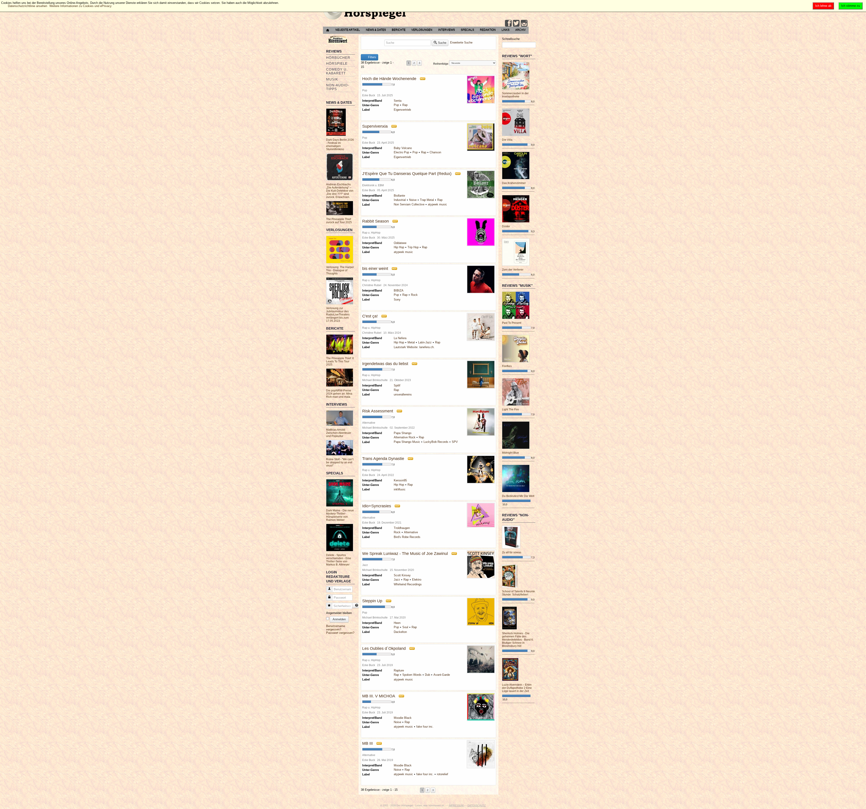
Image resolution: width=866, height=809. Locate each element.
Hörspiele (337, 63)
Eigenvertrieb (402, 109)
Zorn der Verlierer (512, 269)
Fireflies (507, 366)
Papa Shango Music (407, 442)
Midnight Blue (510, 452)
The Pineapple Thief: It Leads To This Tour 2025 (340, 361)
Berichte (398, 29)
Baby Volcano (403, 148)
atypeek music (437, 204)
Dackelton (400, 632)
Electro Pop (401, 152)
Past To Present (511, 322)
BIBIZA (398, 290)
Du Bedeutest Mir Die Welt (518, 496)
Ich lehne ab (823, 5)
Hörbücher (338, 58)
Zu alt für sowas (511, 552)
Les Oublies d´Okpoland (384, 648)
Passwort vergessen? (340, 632)
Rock (414, 294)
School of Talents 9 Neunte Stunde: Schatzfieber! (518, 593)
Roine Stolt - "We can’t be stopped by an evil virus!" (339, 462)
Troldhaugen (402, 528)
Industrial (400, 200)
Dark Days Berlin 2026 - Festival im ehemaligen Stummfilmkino (340, 144)
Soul (405, 627)
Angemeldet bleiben (339, 613)
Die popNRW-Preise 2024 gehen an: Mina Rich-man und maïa (339, 393)
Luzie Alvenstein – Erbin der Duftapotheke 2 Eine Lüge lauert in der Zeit (517, 688)
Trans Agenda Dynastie (383, 458)
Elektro (416, 579)
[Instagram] (524, 23)
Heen (397, 623)
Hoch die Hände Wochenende (389, 78)
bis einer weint (375, 268)
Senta (397, 100)
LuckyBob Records (436, 442)
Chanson (435, 152)
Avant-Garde (441, 674)
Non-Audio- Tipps (337, 87)
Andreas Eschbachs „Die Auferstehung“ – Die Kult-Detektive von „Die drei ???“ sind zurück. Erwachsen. (339, 191)
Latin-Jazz (425, 342)
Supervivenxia (375, 126)
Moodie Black (403, 717)
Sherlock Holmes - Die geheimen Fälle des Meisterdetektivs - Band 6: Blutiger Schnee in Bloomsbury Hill (518, 640)
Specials (467, 29)
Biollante (399, 195)
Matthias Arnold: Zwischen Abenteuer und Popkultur (338, 433)
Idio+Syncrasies (376, 506)
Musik (332, 79)
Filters (371, 57)
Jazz (397, 579)
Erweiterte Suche (461, 42)
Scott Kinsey (402, 575)
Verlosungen (421, 29)
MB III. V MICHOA (378, 696)
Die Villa (507, 139)
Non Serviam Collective (409, 204)
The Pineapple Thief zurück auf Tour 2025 (339, 221)
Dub (427, 674)
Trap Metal (427, 200)
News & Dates (376, 29)
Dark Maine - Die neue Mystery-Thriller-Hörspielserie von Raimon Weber (340, 515)
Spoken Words (411, 674)
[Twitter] (516, 23)
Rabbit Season (375, 221)
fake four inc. (424, 726)
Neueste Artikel (347, 29)
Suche (442, 42)
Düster (506, 226)
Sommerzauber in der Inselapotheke (515, 95)
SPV (455, 442)
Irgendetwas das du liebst (385, 363)
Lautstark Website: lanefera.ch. (414, 347)
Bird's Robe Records (407, 537)
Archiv (520, 29)
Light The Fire (510, 409)
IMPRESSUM (456, 805)
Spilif (397, 385)
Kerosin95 (400, 480)
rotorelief (442, 774)
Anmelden (339, 619)
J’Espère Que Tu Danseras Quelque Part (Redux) (406, 173)
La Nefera (400, 338)
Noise (413, 200)
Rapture (399, 670)
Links (505, 29)
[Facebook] (508, 23)
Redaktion (488, 29)
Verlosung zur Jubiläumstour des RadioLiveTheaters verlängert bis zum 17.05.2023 (338, 314)
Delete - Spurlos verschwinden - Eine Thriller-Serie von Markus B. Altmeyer (338, 560)
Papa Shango (402, 433)
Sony (397, 299)
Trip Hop (413, 247)
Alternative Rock (404, 437)
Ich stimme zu (850, 5)
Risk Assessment (377, 411)
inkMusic (399, 489)
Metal (411, 342)
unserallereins (403, 394)
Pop (396, 105)
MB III (367, 743)
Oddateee (400, 243)
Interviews (446, 29)
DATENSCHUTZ (477, 805)
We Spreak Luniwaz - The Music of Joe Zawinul (405, 553)
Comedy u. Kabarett (337, 71)
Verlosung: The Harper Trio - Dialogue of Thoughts (340, 270)
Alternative (411, 532)
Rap (405, 105)
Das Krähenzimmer (514, 183)
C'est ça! (370, 316)
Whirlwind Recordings (408, 584)
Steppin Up (372, 601)
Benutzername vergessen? (335, 627)
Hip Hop (399, 247)
